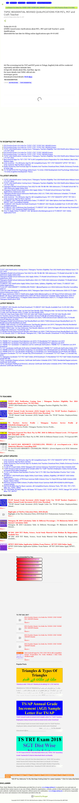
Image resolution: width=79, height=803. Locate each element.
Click (26, 77)
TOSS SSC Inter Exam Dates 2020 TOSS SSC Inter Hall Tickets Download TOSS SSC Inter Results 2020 (35, 314)
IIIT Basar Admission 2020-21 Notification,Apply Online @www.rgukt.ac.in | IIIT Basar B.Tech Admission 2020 (38, 294)
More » (10, 407)
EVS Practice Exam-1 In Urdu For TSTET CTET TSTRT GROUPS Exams (28, 154)
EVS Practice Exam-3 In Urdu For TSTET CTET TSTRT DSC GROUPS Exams (30, 147)
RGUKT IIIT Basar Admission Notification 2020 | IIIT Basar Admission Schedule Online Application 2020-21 (37, 296)
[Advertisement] (39, 50)
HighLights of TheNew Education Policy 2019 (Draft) (28, 512)
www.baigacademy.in (55, 791)
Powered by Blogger (41, 796)
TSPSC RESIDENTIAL (25, 82)
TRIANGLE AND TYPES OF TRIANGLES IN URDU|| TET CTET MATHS (37, 684)
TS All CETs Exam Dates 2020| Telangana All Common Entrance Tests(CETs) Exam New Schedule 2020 (39, 467)
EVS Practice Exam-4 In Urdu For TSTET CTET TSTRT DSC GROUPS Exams (30, 145)
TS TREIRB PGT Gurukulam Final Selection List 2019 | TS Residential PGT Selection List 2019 (32, 343)
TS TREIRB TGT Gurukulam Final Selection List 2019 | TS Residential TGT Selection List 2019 (32, 341)
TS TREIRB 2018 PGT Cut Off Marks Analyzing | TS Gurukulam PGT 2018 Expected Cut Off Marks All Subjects (38, 350)
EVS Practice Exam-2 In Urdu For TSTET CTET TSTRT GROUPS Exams (28, 152)
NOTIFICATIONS (13, 82)
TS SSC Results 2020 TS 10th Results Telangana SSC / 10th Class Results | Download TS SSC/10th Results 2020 (39, 333)
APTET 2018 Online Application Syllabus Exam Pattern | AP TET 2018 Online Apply (40, 544)
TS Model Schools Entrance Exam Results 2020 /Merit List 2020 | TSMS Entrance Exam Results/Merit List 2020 (38, 331)
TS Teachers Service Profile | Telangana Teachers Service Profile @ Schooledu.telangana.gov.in (33, 316)
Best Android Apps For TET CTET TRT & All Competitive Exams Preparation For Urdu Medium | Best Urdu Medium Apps (43, 654)
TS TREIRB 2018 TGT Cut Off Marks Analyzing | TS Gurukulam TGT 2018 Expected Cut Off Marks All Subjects (38, 351)
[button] (5, 21)
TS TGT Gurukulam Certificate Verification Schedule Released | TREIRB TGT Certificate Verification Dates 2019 (38, 348)
